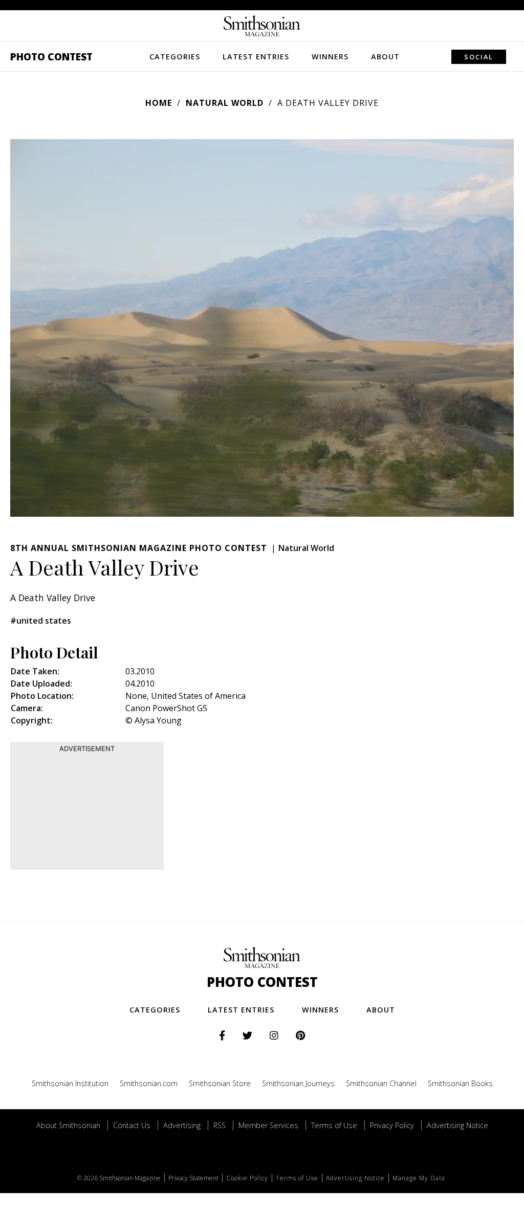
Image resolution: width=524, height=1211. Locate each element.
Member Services (268, 1125)
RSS (219, 1125)
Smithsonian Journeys (298, 1083)
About (385, 56)
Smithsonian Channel (381, 1083)
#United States (40, 620)
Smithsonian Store (220, 1083)
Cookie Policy (247, 1178)
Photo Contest (51, 56)
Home (158, 102)
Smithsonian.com (149, 1083)
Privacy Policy (392, 1125)
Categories (174, 56)
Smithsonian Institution (70, 1083)
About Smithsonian (68, 1125)
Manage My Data (418, 1178)
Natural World (225, 102)
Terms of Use (334, 1125)
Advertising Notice (457, 1125)
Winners (330, 56)
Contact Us (131, 1125)
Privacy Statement (193, 1178)
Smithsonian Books (460, 1083)
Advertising (182, 1125)
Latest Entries (256, 56)
